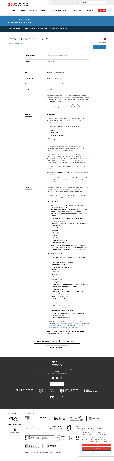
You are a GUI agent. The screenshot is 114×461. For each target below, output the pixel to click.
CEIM (41, 28)
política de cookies (90, 441)
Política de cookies (47, 452)
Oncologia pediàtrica (19, 43)
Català (76, 2)
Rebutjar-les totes (96, 448)
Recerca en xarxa (22, 28)
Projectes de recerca (19, 22)
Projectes (63, 28)
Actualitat (90, 10)
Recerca (33, 10)
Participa (102, 10)
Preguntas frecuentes (55, 348)
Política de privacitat (36, 452)
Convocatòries (25, 19)
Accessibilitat (57, 452)
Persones (23, 10)
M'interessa (99, 47)
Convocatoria (70, 341)
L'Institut (12, 10)
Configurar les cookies (96, 452)
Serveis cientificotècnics (59, 10)
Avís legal (27, 452)
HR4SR (46, 28)
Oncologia (10, 43)
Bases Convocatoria (47, 341)
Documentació (54, 28)
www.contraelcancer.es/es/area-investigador (68, 323)
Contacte (84, 2)
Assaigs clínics (78, 10)
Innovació (43, 10)
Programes (11, 28)
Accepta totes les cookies (96, 445)
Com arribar (57, 384)
